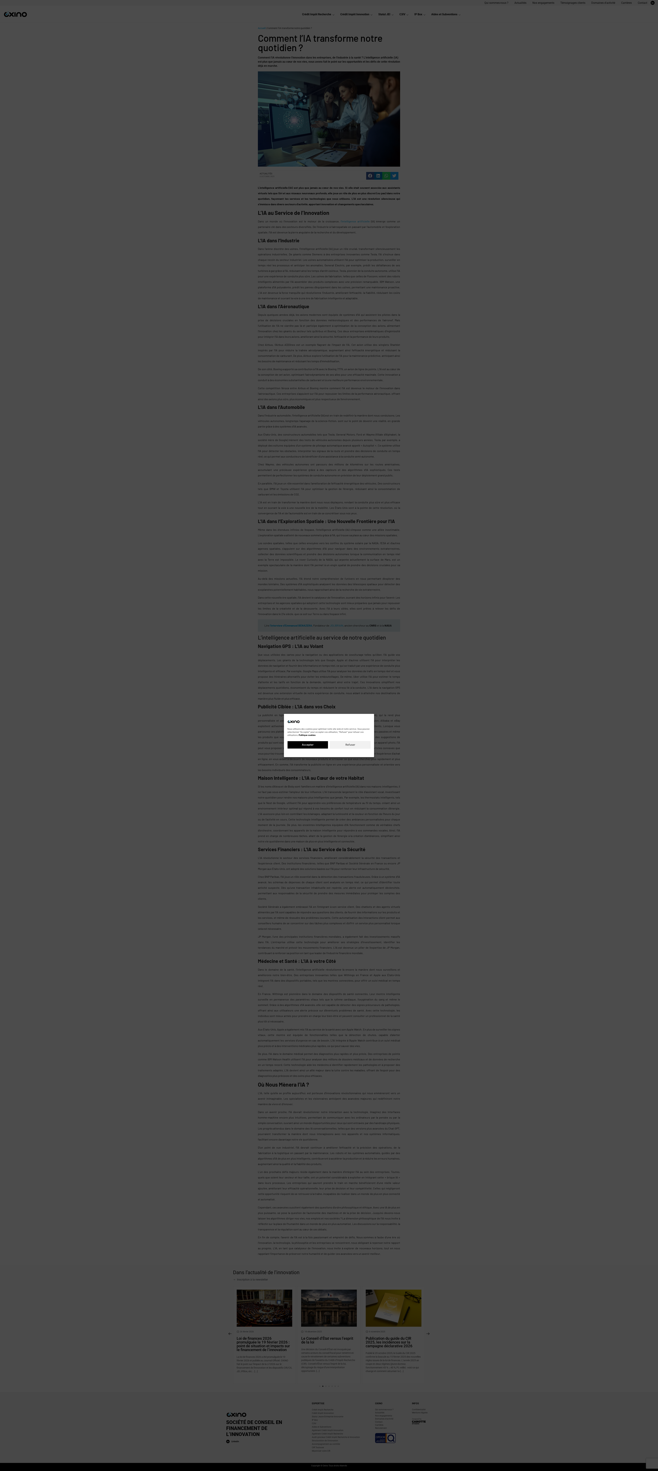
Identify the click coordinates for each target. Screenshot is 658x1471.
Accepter (308, 744)
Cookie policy (314, 752)
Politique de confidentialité (335, 752)
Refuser (350, 744)
